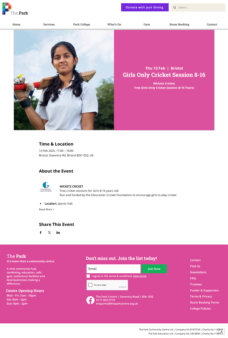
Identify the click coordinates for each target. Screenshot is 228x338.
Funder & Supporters (202, 290)
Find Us (195, 266)
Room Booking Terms (202, 302)
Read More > (46, 209)
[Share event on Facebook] (40, 232)
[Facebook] (90, 300)
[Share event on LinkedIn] (58, 232)
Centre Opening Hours (25, 290)
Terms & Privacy (201, 296)
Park (16, 256)
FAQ (193, 278)
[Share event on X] (49, 232)
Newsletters (198, 272)
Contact (195, 260)
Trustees (196, 284)
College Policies (200, 308)
